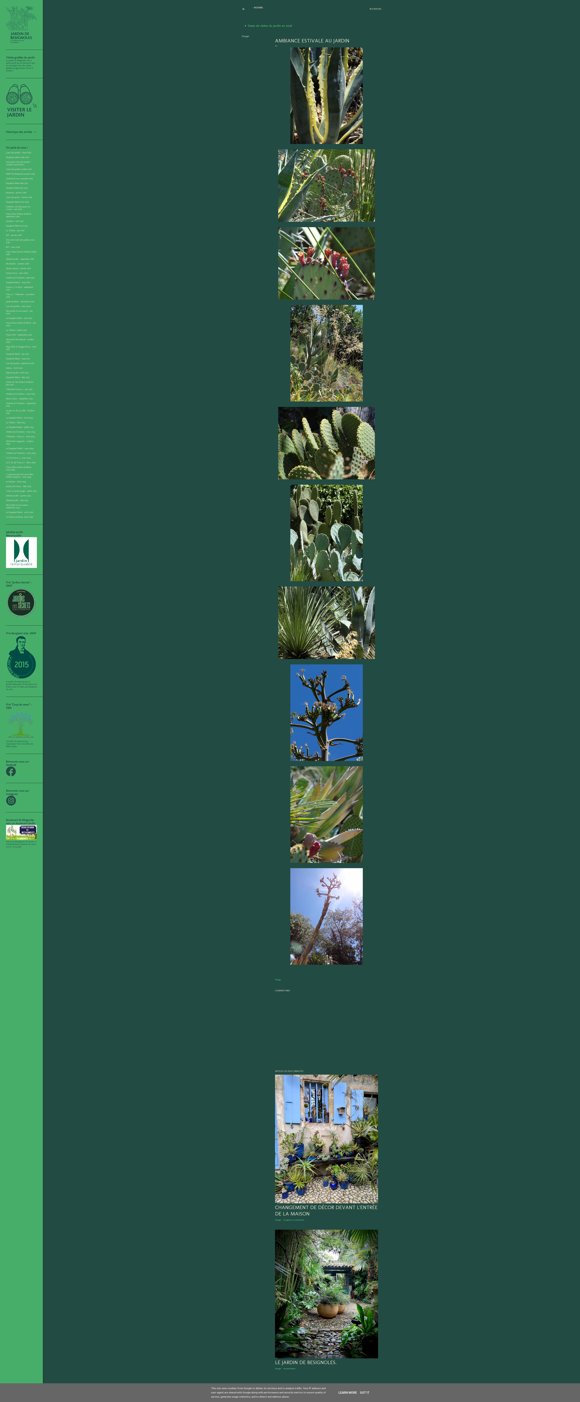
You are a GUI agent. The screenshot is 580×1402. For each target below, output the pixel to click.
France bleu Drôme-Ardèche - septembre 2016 (19, 215)
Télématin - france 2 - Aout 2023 (20, 436)
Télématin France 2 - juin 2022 (19, 389)
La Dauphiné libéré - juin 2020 (19, 318)
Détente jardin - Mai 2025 (17, 500)
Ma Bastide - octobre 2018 (17, 263)
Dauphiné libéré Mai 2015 (17, 183)
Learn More (347, 1392)
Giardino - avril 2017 (15, 221)
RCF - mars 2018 (13, 247)
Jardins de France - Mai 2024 (18, 486)
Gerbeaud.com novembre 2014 (19, 178)
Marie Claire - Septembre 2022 (19, 398)
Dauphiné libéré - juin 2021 (17, 354)
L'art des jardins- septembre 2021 (20, 363)
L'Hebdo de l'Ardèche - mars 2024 (21, 453)
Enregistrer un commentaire (294, 1220)
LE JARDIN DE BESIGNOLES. (306, 1362)
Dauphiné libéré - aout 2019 (18, 282)
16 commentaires (289, 1369)
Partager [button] (245, 36)
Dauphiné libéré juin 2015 (17, 188)
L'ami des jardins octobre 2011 (19, 169)
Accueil (258, 7)
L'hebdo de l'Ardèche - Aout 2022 (20, 394)
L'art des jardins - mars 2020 (18, 306)
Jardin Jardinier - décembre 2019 (20, 301)
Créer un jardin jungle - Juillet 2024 (21, 491)
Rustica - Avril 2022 (14, 368)
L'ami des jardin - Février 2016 (19, 197)
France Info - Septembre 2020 (19, 335)
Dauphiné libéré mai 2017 (17, 226)
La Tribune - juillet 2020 (16, 330)
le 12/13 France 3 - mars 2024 (18, 458)
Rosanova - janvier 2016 (16, 192)
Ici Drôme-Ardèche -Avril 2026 (19, 517)
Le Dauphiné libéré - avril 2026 (19, 512)
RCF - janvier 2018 (13, 235)
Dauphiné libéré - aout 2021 (18, 358)
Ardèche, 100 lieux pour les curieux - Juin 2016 (18, 208)
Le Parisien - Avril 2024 (16, 481)
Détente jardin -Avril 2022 (17, 372)
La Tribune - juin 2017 (15, 230)
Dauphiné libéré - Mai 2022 (18, 377)
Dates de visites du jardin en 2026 (270, 25)
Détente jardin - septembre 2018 (20, 259)
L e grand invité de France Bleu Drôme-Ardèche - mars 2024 (19, 475)
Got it (365, 1392)
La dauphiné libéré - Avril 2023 (19, 418)
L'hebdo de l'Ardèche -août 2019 (20, 278)
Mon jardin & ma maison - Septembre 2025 (17, 506)
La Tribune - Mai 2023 (15, 422)
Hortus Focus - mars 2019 (17, 273)
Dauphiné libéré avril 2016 (17, 202)
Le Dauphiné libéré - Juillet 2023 (20, 427)
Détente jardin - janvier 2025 (18, 495)
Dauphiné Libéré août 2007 (17, 157)
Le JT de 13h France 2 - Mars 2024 (20, 462)
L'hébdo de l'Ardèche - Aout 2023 (20, 432)
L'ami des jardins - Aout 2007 (18, 152)
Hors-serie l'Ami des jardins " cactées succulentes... (18, 163)
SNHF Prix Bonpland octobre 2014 (20, 174)
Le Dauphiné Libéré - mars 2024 (20, 448)
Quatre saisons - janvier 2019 (18, 268)
